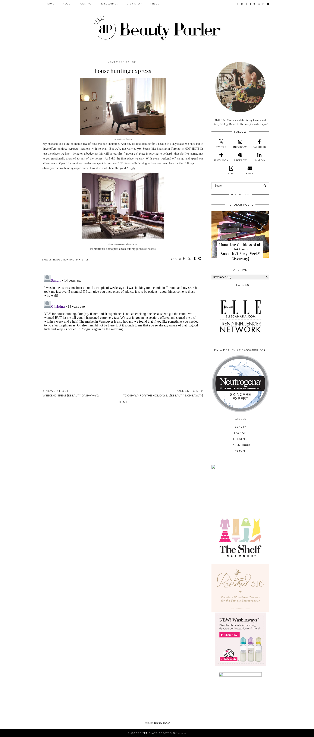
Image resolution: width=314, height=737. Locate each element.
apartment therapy (124, 138)
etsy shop (134, 3)
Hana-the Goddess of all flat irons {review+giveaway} (240, 249)
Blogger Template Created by (157, 733)
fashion (240, 432)
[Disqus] (123, 326)
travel (240, 451)
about (67, 3)
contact (87, 3)
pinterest (83, 259)
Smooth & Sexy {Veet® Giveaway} (240, 256)
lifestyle (240, 438)
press (154, 3)
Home (50, 3)
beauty (240, 426)
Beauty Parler (162, 723)
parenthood (240, 444)
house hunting (64, 259)
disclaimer (109, 3)
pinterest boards (146, 249)
